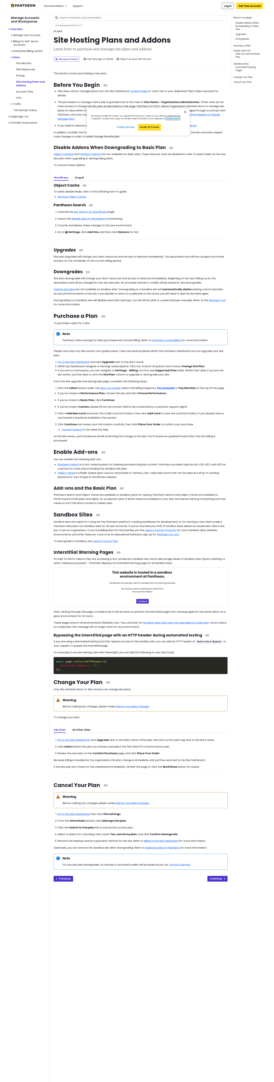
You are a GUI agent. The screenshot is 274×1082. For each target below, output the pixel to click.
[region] (138, 122)
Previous (65, 878)
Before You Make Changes (132, 706)
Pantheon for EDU (168, 534)
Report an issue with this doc (136, 59)
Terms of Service (179, 865)
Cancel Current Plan (105, 541)
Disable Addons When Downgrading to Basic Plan (247, 26)
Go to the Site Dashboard (73, 362)
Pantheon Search (90, 154)
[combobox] (140, 18)
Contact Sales (139, 91)
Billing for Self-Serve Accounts (25, 43)
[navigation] (30, 68)
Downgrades (242, 38)
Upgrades (241, 34)
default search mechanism (88, 219)
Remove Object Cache (72, 197)
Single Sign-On (19, 116)
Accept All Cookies (149, 127)
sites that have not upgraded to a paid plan (176, 623)
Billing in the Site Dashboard (161, 841)
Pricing (20, 75)
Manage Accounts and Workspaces (25, 20)
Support (78, 5)
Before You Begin (243, 17)
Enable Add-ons (242, 50)
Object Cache (66, 473)
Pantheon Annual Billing (166, 340)
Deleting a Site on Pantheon (162, 848)
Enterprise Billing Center (28, 51)
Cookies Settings (126, 127)
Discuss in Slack (68, 59)
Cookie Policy (173, 118)
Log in (228, 6)
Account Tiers (24, 91)
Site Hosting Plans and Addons (30, 83)
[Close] (185, 112)
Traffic (17, 104)
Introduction (23, 63)
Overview (16, 29)
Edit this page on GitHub (100, 59)
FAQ (18, 98)
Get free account (249, 6)
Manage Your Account (26, 35)
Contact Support (72, 429)
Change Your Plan (243, 77)
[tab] (61, 178)
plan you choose (110, 388)
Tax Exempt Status (25, 110)
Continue (216, 878)
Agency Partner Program (160, 530)
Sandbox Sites (241, 63)
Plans (16, 57)
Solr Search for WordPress (90, 212)
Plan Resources (25, 69)
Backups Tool (217, 300)
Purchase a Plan (242, 45)
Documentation (54, 5)
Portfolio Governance (23, 123)
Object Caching (63, 154)
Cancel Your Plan (242, 82)
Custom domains (64, 289)
